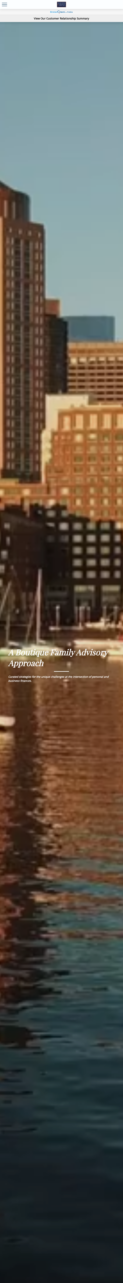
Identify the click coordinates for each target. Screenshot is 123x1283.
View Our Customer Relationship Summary (61, 18)
